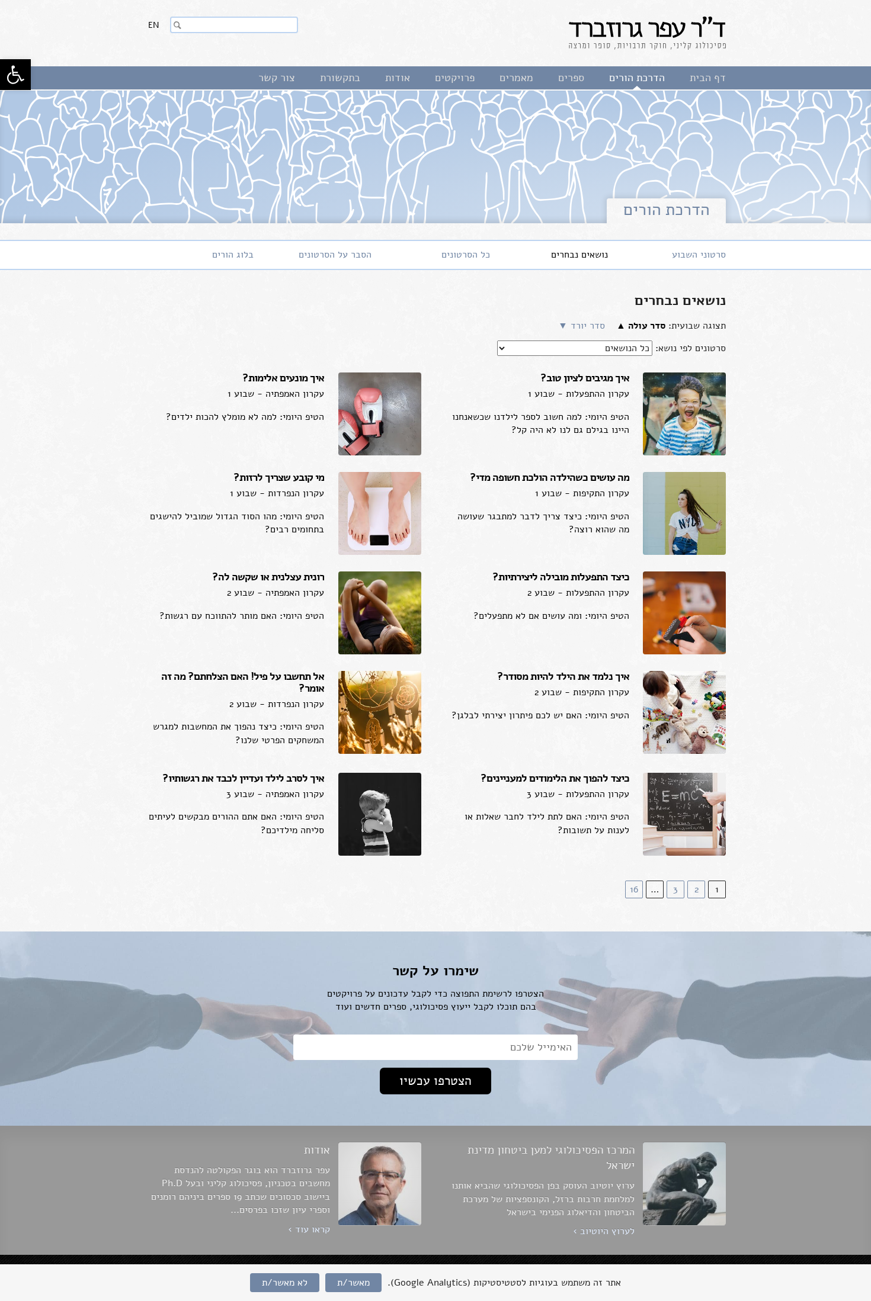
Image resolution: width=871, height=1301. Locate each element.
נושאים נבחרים (579, 254)
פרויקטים (455, 77)
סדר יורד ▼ (581, 325)
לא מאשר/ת (285, 1282)
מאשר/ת (353, 1282)
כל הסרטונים (465, 254)
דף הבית (708, 77)
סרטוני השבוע (699, 254)
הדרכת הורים (637, 77)
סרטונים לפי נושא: (690, 348)
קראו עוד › (309, 1229)
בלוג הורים (233, 254)
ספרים (571, 77)
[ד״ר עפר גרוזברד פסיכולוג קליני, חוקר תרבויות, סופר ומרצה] (647, 33)
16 (634, 889)
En (153, 25)
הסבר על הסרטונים (335, 254)
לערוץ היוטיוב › (604, 1231)
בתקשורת (340, 77)
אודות (397, 77)
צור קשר (276, 77)
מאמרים (516, 77)
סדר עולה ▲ (640, 325)
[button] (15, 74)
